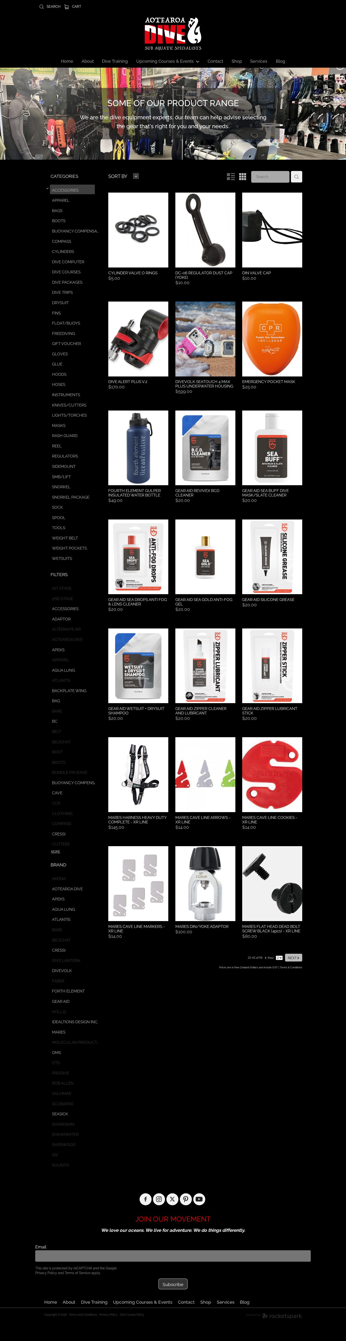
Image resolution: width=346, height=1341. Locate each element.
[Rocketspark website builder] (274, 1316)
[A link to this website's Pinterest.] (186, 1199)
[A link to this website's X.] (172, 1199)
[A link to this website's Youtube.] (199, 1199)
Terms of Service (77, 1272)
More (55, 851)
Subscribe (173, 1284)
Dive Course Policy (132, 1314)
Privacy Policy (46, 1272)
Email (40, 1247)
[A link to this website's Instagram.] (159, 1199)
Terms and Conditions (83, 1314)
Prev (269, 957)
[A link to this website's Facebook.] (146, 1199)
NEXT (293, 957)
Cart (76, 6)
